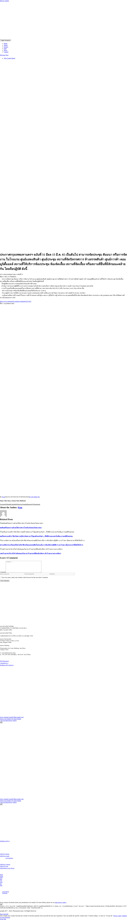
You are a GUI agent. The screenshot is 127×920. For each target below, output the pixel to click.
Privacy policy (117, 916)
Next (6, 55)
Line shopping (9, 858)
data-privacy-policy (11, 720)
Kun (3, 497)
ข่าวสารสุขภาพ (34, 497)
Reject (8, 917)
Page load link (4, 914)
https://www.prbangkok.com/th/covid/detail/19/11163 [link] (15, 301)
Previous (2, 55)
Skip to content (4, 1)
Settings (124, 916)
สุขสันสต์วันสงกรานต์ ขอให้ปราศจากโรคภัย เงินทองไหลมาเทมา (21, 527)
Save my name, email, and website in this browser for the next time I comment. (25, 577)
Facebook (4, 893)
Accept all (3, 917)
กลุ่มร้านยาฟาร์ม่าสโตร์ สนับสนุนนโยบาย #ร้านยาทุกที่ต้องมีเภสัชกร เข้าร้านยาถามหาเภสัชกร (30, 553)
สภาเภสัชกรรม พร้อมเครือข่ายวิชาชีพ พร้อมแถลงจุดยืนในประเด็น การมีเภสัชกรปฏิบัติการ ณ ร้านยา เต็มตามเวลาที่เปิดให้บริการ (41, 545)
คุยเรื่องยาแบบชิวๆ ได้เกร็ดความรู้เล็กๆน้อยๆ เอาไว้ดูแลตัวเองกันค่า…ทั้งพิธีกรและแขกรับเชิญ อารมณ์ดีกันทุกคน (36, 536)
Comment (3, 572)
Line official (5, 891)
